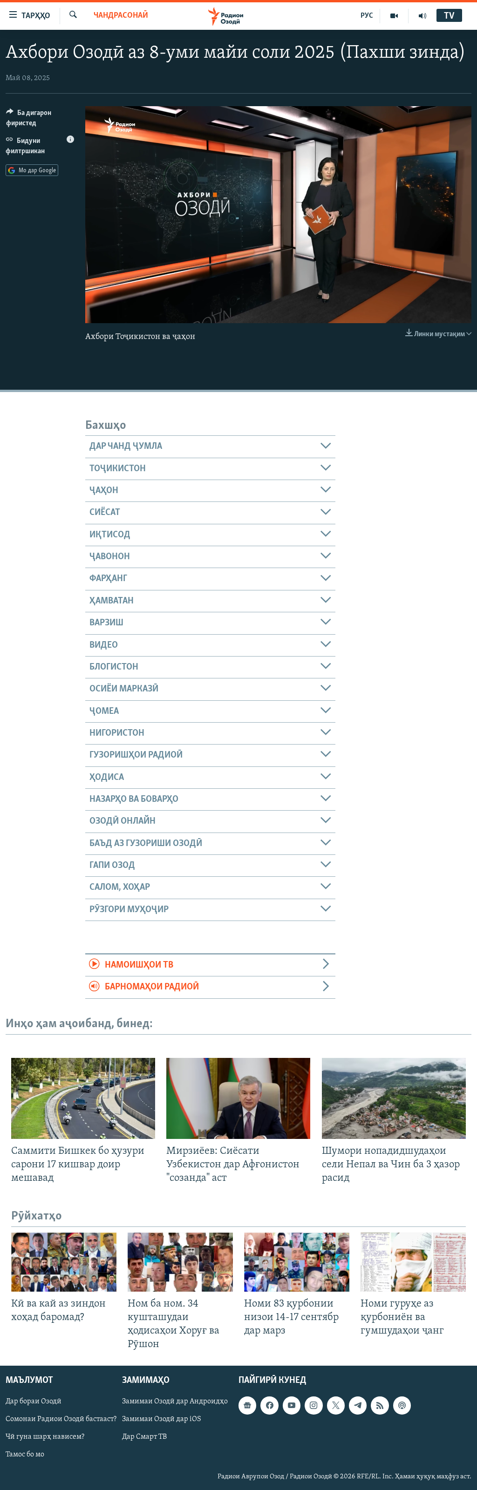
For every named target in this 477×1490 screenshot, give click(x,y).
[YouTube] (394, 16)
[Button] (40, 120)
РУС (367, 16)
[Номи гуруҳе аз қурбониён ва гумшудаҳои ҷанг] (413, 1262)
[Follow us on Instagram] (313, 1406)
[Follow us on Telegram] (358, 1406)
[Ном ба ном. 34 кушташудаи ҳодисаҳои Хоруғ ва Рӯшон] (180, 1262)
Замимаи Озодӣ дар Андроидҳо (175, 1402)
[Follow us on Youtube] (291, 1406)
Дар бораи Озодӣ (33, 1402)
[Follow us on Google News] (247, 1406)
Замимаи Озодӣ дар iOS (161, 1419)
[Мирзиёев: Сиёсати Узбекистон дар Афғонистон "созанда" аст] (238, 1098)
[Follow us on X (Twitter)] (336, 1406)
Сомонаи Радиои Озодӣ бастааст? (61, 1419)
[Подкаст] (402, 1406)
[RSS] (379, 1406)
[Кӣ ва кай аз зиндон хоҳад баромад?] (63, 1262)
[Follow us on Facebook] (269, 1406)
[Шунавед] (422, 16)
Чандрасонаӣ (121, 16)
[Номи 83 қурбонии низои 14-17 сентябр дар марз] (296, 1262)
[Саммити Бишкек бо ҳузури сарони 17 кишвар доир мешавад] (83, 1098)
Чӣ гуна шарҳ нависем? (45, 1437)
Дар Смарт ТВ (144, 1437)
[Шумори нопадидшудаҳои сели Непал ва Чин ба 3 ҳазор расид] (394, 1098)
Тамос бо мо (25, 1455)
